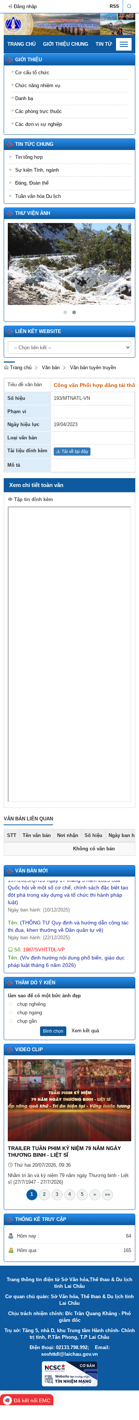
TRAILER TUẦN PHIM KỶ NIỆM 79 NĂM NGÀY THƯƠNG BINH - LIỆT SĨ (64, 1151)
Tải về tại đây (74, 451)
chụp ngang (29, 1012)
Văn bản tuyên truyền (93, 367)
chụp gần (27, 1021)
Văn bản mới (31, 871)
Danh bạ (24, 98)
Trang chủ (21, 44)
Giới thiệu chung (65, 44)
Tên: (69, 881)
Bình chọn (53, 1031)
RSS (114, 6)
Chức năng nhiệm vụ (37, 85)
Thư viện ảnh (32, 213)
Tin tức (105, 44)
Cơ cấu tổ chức (32, 72)
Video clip (29, 1049)
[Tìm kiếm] (129, 6)
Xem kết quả (85, 1030)
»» (107, 1194)
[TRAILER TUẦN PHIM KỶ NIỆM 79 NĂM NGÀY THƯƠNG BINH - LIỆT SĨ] (69, 1099)
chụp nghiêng (31, 1004)
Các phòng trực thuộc (38, 111)
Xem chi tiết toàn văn (36, 485)
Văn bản (51, 367)
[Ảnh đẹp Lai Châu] (69, 264)
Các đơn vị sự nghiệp (38, 124)
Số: (39, 943)
